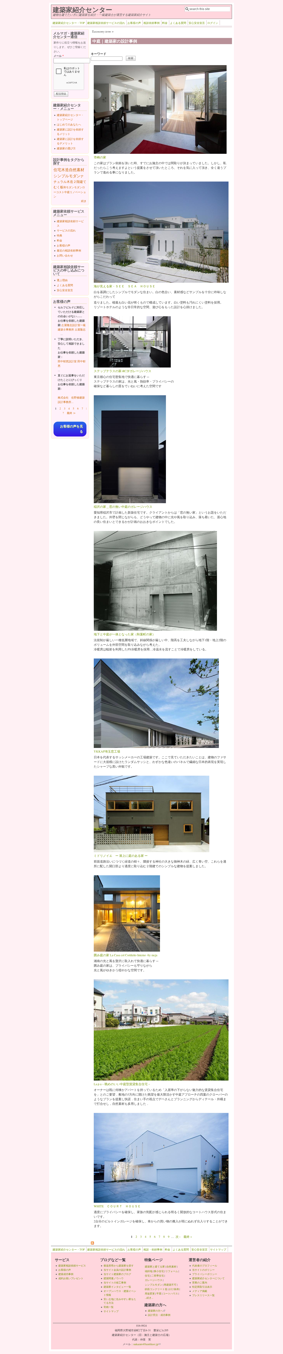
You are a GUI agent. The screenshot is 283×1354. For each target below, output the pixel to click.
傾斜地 (148, 1271)
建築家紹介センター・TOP (69, 23)
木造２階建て (76, 181)
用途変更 (150, 1293)
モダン (78, 187)
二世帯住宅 (157, 1275)
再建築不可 (170, 1284)
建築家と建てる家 (155, 1266)
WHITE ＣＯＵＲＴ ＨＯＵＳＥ (117, 1206)
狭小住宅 (159, 1271)
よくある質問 (178, 23)
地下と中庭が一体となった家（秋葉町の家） (124, 634)
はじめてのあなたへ (69, 124)
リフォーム (171, 1271)
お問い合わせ (65, 255)
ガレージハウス (153, 1280)
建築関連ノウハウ (114, 1278)
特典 (59, 235)
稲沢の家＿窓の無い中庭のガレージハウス (123, 507)
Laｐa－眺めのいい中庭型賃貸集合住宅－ (122, 1084)
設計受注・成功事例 (159, 1315)
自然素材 (76, 169)
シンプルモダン (67, 175)
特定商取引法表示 (202, 1286)
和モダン (68, 187)
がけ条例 (174, 1289)
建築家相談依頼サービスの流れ (106, 23)
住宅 (57, 169)
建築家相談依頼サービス (72, 1265)
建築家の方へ (156, 1310)
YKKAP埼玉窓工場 (107, 751)
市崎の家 (100, 157)
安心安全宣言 (197, 23)
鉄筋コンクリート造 (156, 1289)
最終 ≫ (71, 413)
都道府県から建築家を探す (119, 1265)
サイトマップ (218, 1249)
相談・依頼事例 (152, 1249)
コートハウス (170, 1293)
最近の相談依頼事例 (69, 250)
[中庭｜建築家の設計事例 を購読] (92, 1243)
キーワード (98, 53)
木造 (65, 169)
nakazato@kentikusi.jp (147, 1344)
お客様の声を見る (71, 429)
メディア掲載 (199, 1291)
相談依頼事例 (151, 23)
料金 (164, 23)
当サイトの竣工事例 (115, 1282)
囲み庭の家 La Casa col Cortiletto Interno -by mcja (125, 955)
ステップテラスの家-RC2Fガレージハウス (122, 371)
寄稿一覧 (109, 1307)
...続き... (149, 1297)
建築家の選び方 (66, 148)
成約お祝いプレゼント (70, 1278)
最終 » (187, 1237)
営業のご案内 (199, 1282)
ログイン (212, 23)
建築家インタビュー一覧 (117, 1286)
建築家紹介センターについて (208, 1278)
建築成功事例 (65, 1274)
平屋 (158, 1293)
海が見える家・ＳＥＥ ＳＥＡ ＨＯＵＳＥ (124, 286)
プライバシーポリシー (204, 1274)
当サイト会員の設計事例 (117, 1270)
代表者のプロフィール (204, 1265)
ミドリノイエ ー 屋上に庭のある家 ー (121, 856)
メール (59, 56)
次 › (178, 1237)
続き (83, 201)
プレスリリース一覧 (203, 1295)
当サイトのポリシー (203, 1270)
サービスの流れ (66, 230)
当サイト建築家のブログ (117, 1274)
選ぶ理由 (62, 280)
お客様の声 (134, 23)
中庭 (67, 192)
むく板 (58, 187)
